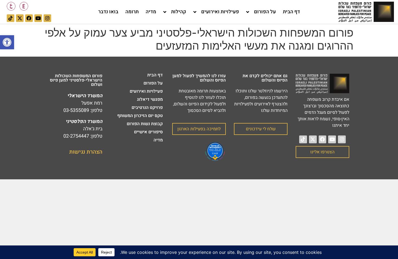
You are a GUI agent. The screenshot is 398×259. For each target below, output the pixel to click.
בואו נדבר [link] (108, 11)
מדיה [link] (151, 11)
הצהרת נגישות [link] (85, 152)
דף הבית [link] (291, 11)
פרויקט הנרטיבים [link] (147, 107)
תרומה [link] (132, 11)
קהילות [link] (178, 11)
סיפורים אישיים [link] (148, 132)
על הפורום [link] (265, 11)
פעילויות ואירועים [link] (220, 11)
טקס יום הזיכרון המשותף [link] (140, 115)
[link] (7, 42)
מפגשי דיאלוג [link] (150, 99)
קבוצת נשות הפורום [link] (145, 124)
